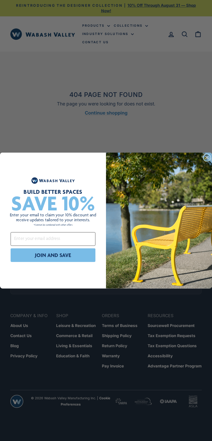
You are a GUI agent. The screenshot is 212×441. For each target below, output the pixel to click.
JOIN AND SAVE (53, 255)
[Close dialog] (206, 157)
